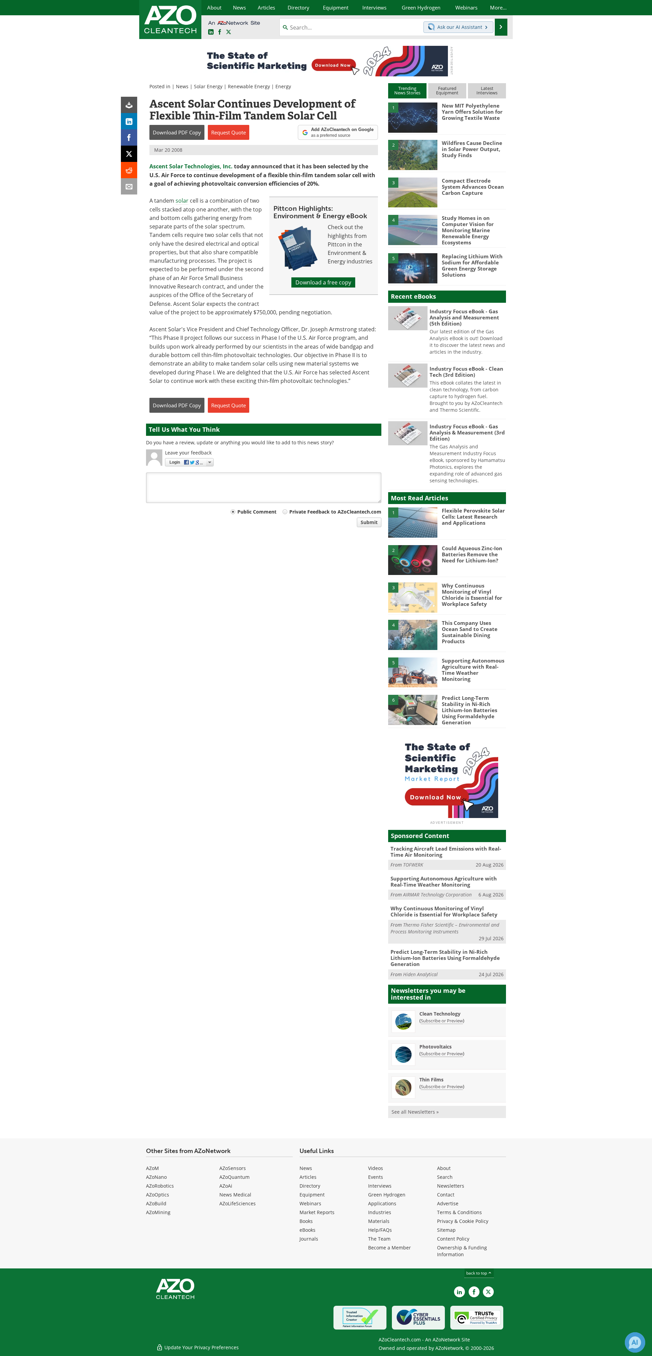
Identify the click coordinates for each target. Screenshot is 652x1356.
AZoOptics (157, 1194)
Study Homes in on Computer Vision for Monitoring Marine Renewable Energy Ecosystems (468, 230)
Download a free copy (323, 282)
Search (445, 1177)
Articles (308, 1177)
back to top (477, 1273)
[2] (412, 154)
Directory (310, 1186)
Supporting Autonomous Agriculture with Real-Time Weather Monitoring (473, 669)
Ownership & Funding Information (462, 1251)
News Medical (235, 1194)
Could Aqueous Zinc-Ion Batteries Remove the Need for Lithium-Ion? (472, 554)
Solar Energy (208, 86)
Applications (382, 1203)
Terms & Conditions (459, 1212)
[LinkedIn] (129, 121)
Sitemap (446, 1230)
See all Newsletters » (415, 1112)
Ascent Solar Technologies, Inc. (191, 166)
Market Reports (317, 1212)
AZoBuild (156, 1203)
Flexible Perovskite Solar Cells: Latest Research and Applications (473, 516)
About (444, 1168)
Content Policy (453, 1239)
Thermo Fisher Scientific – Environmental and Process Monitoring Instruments (445, 928)
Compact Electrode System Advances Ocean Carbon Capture (473, 186)
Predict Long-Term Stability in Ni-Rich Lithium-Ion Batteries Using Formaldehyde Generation (469, 710)
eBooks (307, 1230)
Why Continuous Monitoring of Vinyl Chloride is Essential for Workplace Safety (472, 594)
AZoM (152, 1168)
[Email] (129, 186)
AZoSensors (232, 1168)
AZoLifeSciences (237, 1203)
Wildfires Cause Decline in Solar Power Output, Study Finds (472, 149)
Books (306, 1221)
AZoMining (158, 1212)
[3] (412, 192)
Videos (375, 1168)
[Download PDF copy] (129, 105)
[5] (412, 268)
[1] (412, 117)
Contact (445, 1194)
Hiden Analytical (420, 974)
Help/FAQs (380, 1230)
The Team (379, 1239)
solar (182, 200)
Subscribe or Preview (442, 1021)
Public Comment (256, 511)
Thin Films (431, 1079)
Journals (309, 1239)
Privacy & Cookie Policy (462, 1221)
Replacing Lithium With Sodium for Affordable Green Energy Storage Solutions (472, 265)
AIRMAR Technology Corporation (437, 894)
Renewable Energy (249, 86)
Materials (379, 1221)
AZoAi (225, 1186)
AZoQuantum (234, 1177)
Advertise (447, 1203)
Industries (379, 1212)
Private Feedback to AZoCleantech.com (335, 511)
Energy (283, 86)
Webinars (310, 1203)
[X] (129, 154)
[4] (412, 229)
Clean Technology (439, 1013)
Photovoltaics (435, 1046)
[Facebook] (129, 137)
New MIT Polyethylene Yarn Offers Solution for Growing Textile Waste (472, 111)
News (182, 86)
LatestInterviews (486, 90)
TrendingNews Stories (407, 90)
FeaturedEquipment (447, 90)
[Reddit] (129, 170)
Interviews (380, 1186)
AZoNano (156, 1177)
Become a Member (389, 1247)
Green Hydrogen (386, 1194)
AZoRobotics (160, 1186)
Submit (369, 522)
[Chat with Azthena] (635, 1342)
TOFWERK (413, 864)
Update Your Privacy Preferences (201, 1347)
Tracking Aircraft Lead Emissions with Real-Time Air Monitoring (446, 851)
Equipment (312, 1194)
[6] (412, 709)
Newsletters (450, 1186)
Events (375, 1177)
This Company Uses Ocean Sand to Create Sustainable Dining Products (469, 632)
